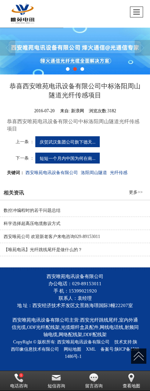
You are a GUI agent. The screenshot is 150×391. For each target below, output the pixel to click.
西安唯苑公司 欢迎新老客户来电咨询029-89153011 (52, 236)
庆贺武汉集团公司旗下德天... (67, 141)
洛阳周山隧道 (94, 172)
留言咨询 (94, 385)
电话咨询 (19, 385)
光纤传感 (118, 172)
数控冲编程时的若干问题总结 (32, 210)
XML (91, 349)
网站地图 (72, 349)
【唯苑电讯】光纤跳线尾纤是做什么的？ (43, 249)
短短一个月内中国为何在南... (67, 158)
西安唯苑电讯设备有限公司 (51, 172)
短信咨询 (56, 385)
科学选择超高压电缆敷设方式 (32, 223)
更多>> (136, 192)
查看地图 (131, 385)
